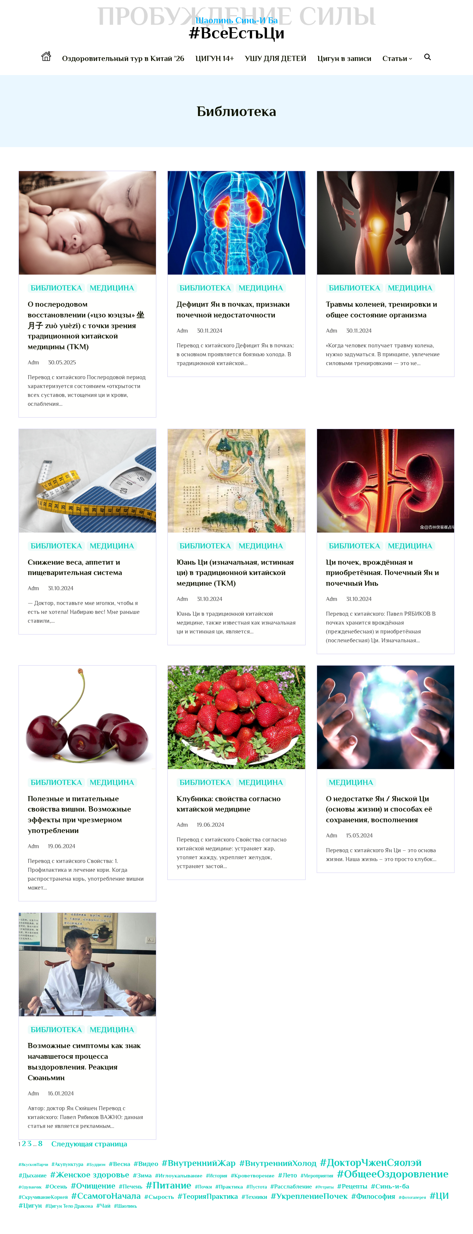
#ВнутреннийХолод (277, 1163)
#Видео (145, 1163)
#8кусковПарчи (33, 1165)
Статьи (394, 58)
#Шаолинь (125, 1206)
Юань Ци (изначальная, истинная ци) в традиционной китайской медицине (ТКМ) (235, 573)
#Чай (103, 1206)
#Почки (203, 1186)
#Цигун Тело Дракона (69, 1206)
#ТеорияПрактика (207, 1196)
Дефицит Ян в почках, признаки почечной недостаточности (233, 309)
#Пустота (256, 1186)
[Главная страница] (46, 58)
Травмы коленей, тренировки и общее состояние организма (381, 309)
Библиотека (56, 287)
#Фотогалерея (412, 1198)
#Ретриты (324, 1187)
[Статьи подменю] (410, 58)
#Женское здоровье (89, 1174)
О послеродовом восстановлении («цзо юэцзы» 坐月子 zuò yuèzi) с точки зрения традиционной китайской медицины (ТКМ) (86, 325)
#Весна (119, 1164)
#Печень (130, 1187)
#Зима (142, 1175)
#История (216, 1175)
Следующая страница (89, 1144)
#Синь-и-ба (390, 1186)
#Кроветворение (253, 1176)
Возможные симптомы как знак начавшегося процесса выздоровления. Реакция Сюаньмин (84, 1061)
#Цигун (30, 1205)
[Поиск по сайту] (427, 58)
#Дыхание (32, 1176)
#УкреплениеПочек (309, 1196)
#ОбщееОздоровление (393, 1174)
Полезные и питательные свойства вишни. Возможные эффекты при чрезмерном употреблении (79, 814)
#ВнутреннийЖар (198, 1163)
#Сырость (159, 1197)
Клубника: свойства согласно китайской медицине (229, 804)
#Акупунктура (67, 1164)
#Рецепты (352, 1186)
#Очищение (93, 1186)
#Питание (168, 1185)
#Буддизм (95, 1165)
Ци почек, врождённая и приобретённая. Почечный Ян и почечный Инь (382, 573)
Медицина (112, 287)
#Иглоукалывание (179, 1176)
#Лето (287, 1175)
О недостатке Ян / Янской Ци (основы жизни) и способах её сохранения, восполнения (379, 809)
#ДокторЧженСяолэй (371, 1162)
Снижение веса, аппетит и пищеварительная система (75, 567)
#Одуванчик (30, 1187)
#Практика (229, 1187)
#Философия (373, 1196)
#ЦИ (439, 1195)
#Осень (56, 1186)
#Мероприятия (316, 1175)
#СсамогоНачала (106, 1196)
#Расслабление (291, 1187)
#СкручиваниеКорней (43, 1197)
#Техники (254, 1197)
